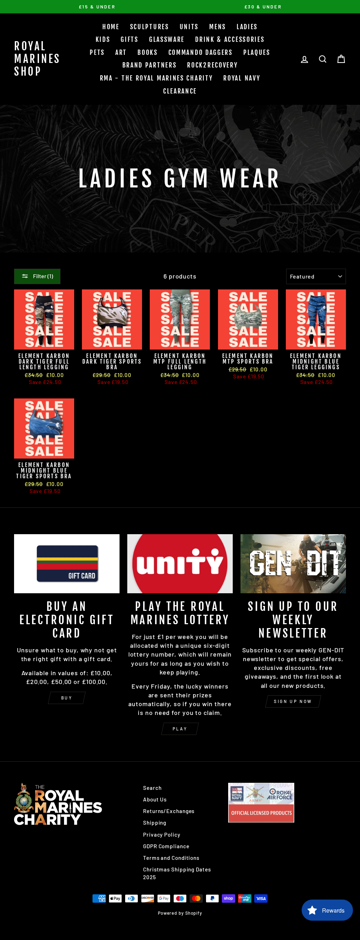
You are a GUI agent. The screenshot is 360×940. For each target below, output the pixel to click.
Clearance (180, 91)
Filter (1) (42, 276)
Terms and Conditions (171, 858)
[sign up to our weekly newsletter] (293, 564)
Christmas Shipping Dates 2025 (177, 873)
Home (111, 27)
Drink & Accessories (229, 39)
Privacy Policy (161, 834)
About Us (155, 799)
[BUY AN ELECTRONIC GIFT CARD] (67, 564)
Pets (97, 52)
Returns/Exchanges (168, 811)
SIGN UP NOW (293, 701)
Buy (67, 697)
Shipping (154, 822)
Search (152, 788)
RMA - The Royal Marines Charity (156, 78)
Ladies (247, 27)
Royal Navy (241, 78)
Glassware (167, 39)
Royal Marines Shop (37, 59)
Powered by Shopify (180, 913)
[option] (97, 7)
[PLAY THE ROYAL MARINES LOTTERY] (180, 564)
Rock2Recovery (212, 65)
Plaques (256, 52)
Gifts (130, 39)
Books (147, 52)
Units (189, 27)
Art (121, 52)
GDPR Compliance (166, 846)
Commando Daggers (200, 52)
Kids (103, 39)
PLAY (180, 728)
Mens (217, 27)
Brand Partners (149, 65)
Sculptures (149, 27)
